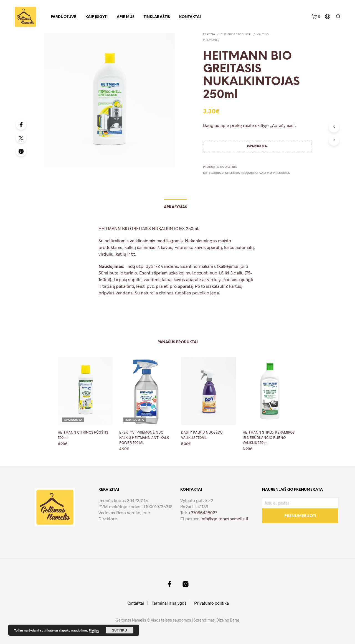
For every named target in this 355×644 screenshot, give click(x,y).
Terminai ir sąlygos (169, 602)
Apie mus (126, 17)
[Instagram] (185, 584)
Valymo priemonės (274, 173)
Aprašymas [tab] (175, 207)
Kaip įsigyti (96, 17)
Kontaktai (190, 17)
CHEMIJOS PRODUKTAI (235, 34)
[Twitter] (21, 138)
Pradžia (209, 34)
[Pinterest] (21, 151)
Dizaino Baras (228, 620)
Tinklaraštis (157, 17)
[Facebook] (21, 124)
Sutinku (119, 630)
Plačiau (94, 630)
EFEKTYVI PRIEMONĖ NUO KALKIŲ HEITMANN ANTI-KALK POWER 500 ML (144, 437)
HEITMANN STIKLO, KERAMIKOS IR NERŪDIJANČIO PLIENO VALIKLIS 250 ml (269, 437)
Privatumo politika (211, 602)
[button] (316, 16)
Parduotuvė (63, 17)
